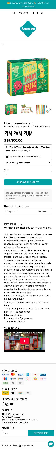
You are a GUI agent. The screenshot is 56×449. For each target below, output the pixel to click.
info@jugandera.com (13, 414)
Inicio (7, 123)
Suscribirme (41, 433)
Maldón (27, 126)
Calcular (42, 211)
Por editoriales (12, 126)
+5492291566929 (12, 416)
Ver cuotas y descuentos (18, 162)
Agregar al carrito (28, 182)
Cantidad (7, 170)
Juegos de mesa (22, 123)
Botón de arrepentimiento (16, 422)
